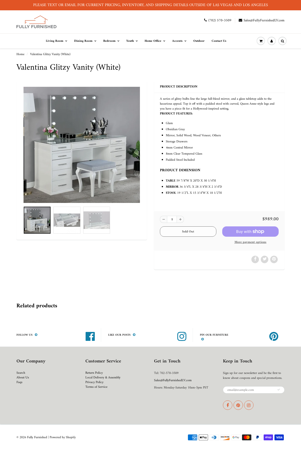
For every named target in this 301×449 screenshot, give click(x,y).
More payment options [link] (250, 242)
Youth (130, 41)
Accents (177, 41)
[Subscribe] (278, 389)
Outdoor (199, 41)
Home (20, 54)
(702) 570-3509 (219, 20)
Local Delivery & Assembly (102, 378)
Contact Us (219, 41)
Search (20, 373)
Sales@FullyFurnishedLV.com (264, 20)
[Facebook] (227, 405)
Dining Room (83, 41)
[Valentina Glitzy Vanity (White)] (81, 144)
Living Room (54, 41)
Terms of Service (96, 387)
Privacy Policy (94, 382)
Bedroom (109, 41)
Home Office (153, 41)
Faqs (19, 382)
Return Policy (94, 373)
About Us (22, 378)
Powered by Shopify (63, 437)
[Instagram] (248, 405)
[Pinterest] (238, 405)
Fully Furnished (37, 437)
